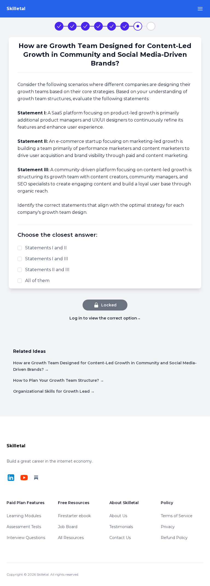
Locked (108, 305)
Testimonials (121, 526)
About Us (118, 515)
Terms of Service (176, 515)
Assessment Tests (24, 526)
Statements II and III (47, 269)
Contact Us (120, 537)
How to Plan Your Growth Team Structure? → (58, 380)
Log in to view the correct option (105, 318)
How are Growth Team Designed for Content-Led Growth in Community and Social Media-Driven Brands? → (105, 366)
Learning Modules (24, 515)
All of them (37, 280)
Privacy (168, 526)
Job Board (67, 526)
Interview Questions (26, 537)
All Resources (71, 537)
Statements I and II (46, 247)
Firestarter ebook (74, 515)
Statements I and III (46, 258)
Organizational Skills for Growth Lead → (54, 391)
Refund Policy (174, 537)
